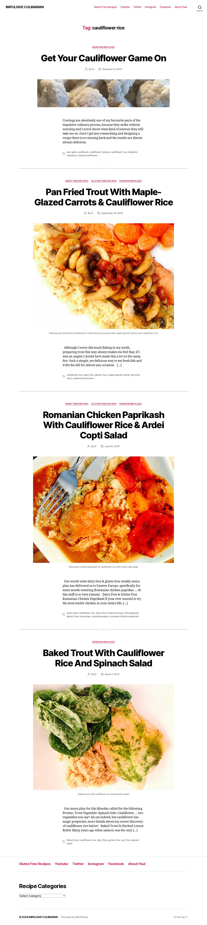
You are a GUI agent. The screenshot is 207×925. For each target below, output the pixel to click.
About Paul (181, 6)
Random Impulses (103, 47)
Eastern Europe (115, 613)
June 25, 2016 (112, 446)
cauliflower (83, 152)
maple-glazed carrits (118, 374)
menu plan (85, 616)
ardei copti (72, 613)
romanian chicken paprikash (124, 616)
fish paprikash (131, 613)
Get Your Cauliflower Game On (103, 58)
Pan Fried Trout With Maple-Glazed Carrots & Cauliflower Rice (103, 197)
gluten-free (101, 374)
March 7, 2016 (112, 674)
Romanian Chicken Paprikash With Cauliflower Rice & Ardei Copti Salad (103, 425)
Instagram (150, 6)
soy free (125, 840)
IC (93, 69)
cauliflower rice (119, 152)
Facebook (165, 6)
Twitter (137, 6)
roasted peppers (100, 616)
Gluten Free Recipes (105, 6)
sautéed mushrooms (83, 378)
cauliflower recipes (100, 152)
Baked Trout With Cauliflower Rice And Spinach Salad (103, 657)
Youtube (125, 6)
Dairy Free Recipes (76, 181)
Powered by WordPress (74, 917)
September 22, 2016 (112, 213)
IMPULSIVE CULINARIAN (25, 7)
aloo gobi (71, 152)
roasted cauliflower (88, 155)
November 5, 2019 (112, 69)
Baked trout (73, 840)
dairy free (89, 374)
